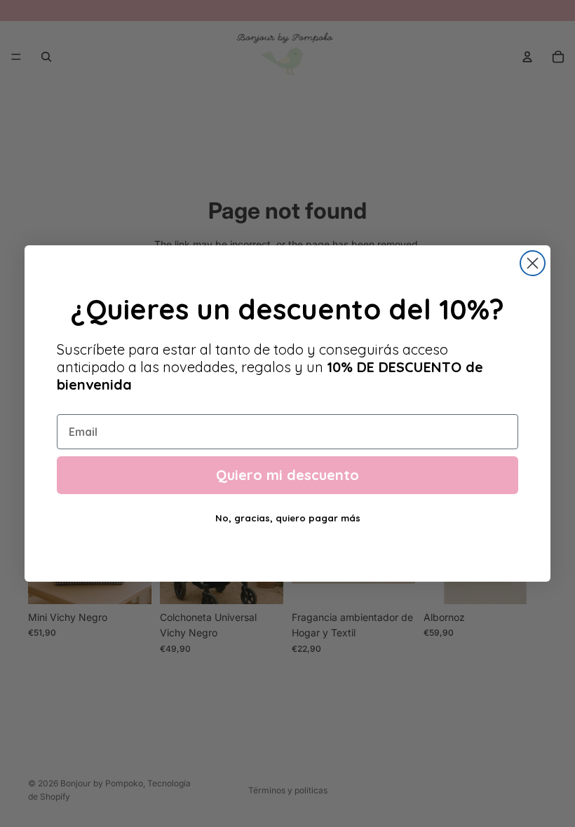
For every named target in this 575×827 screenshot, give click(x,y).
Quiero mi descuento (287, 475)
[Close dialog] (532, 263)
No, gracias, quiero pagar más (287, 518)
